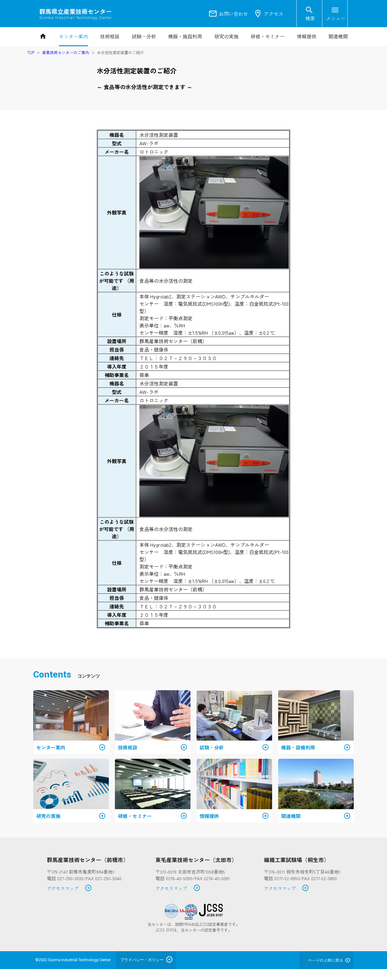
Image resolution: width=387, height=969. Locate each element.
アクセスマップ (69, 888)
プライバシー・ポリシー (142, 960)
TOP (30, 52)
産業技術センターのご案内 (65, 52)
